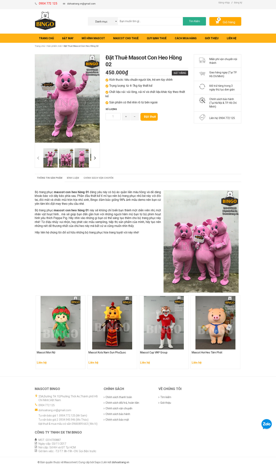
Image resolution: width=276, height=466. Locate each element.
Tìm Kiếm (194, 21)
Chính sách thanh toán (119, 397)
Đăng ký (238, 2)
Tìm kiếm (165, 397)
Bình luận (73, 178)
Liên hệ (42, 353)
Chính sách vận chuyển (98, 178)
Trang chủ (40, 46)
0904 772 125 (46, 405)
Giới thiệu (165, 402)
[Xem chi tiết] (81, 365)
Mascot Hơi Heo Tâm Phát (207, 345)
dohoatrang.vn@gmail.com (81, 3)
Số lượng (111, 109)
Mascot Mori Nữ (47, 345)
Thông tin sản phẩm (49, 178)
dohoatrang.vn (120, 462)
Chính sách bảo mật (117, 419)
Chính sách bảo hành (118, 414)
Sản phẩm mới (54, 46)
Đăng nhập (224, 2)
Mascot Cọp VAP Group (154, 345)
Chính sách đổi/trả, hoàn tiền (122, 402)
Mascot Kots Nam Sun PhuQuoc (107, 345)
